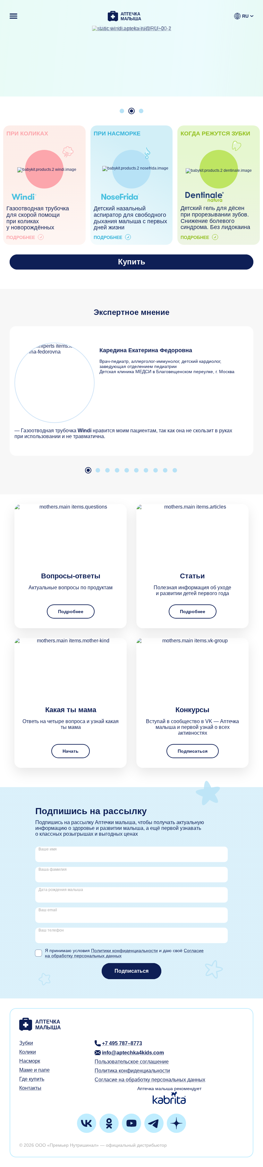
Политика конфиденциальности (132, 1070)
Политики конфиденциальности (124, 950)
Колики (27, 1052)
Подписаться (193, 751)
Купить (131, 261)
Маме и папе (34, 1070)
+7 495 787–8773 (122, 1043)
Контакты (30, 1088)
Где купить (31, 1079)
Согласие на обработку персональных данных (150, 1079)
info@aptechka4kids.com (133, 1052)
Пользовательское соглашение (132, 1061)
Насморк (29, 1061)
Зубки (26, 1043)
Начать (71, 751)
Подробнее (70, 611)
